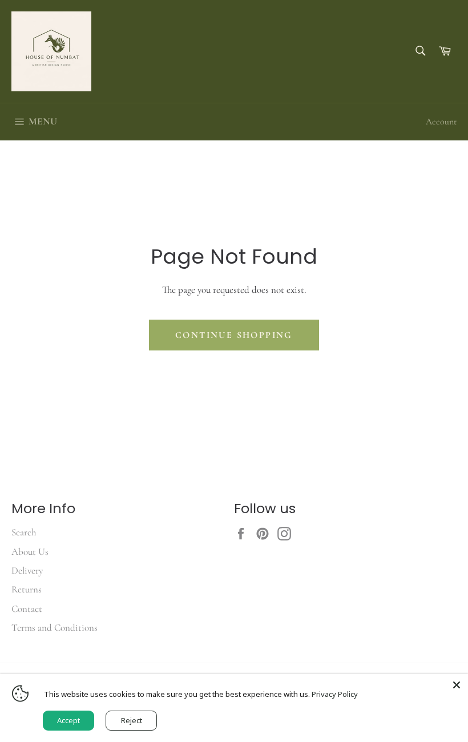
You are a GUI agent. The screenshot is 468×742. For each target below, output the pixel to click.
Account (441, 121)
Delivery (27, 570)
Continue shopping (234, 335)
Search (23, 532)
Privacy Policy (335, 694)
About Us (30, 552)
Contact (26, 609)
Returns (26, 589)
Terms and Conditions (54, 628)
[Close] (456, 685)
